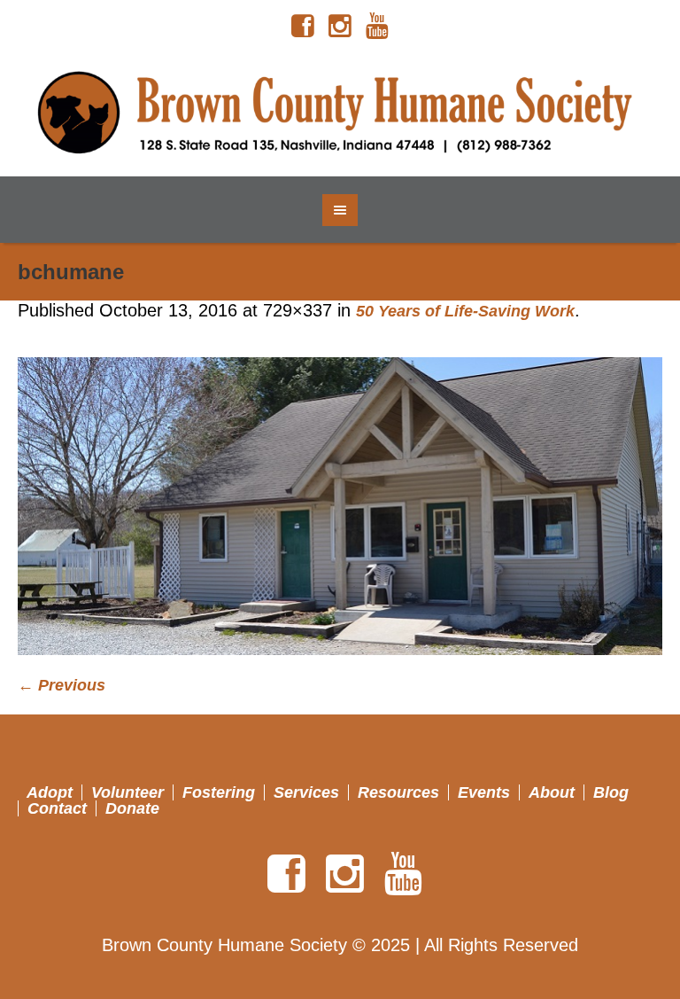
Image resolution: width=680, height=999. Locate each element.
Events (484, 792)
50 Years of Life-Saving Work (465, 311)
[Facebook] (303, 26)
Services (306, 792)
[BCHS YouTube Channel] (377, 26)
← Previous (61, 685)
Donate (132, 808)
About (552, 792)
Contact (57, 808)
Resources (398, 792)
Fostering (218, 792)
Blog (611, 792)
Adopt (50, 792)
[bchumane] (340, 506)
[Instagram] (340, 26)
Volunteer (127, 792)
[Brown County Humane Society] (339, 114)
